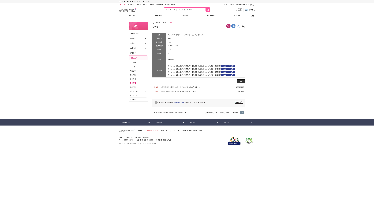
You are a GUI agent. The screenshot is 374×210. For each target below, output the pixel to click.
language (240, 5)
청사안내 (133, 48)
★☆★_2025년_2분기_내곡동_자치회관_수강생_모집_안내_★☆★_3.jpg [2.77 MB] (195, 72)
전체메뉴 (252, 15)
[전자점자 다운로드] (233, 26)
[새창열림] (246, 9)
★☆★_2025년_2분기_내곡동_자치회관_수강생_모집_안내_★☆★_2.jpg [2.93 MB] (195, 69)
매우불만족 (235, 112)
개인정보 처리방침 (152, 131)
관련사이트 (157, 122)
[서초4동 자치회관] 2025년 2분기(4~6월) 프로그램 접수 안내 (181, 91)
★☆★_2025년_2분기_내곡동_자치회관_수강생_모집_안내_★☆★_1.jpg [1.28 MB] (195, 66)
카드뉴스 (133, 99)
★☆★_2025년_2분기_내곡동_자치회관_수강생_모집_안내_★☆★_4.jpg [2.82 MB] (195, 75)
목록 (241, 81)
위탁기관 (225, 122)
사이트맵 (140, 131)
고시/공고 (133, 67)
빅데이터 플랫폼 (170, 4)
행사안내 (133, 79)
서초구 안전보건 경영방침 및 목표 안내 (190, 131)
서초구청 (122, 5)
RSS (173, 131)
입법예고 (133, 75)
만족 (216, 112)
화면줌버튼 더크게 (251, 5)
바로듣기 (231, 66)
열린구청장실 (134, 33)
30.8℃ (252, 10)
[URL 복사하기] (238, 26)
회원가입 (231, 4)
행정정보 (133, 53)
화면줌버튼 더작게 (253, 5)
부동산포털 (159, 4)
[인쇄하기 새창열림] (243, 26)
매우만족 (209, 112)
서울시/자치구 (124, 122)
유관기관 (191, 122)
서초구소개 (133, 38)
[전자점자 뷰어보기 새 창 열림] (228, 26)
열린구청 (158, 23)
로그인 (225, 4)
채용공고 (133, 71)
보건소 (139, 4)
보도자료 (133, 87)
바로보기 (224, 66)
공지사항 (133, 63)
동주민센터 (131, 4)
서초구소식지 (134, 91)
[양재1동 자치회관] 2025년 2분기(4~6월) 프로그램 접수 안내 (181, 87)
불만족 (227, 112)
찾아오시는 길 (165, 131)
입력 (242, 112)
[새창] (249, 141)
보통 (221, 112)
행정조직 (133, 43)
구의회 (145, 4)
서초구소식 (133, 58)
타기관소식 (133, 95)
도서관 (152, 4)
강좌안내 (133, 83)
